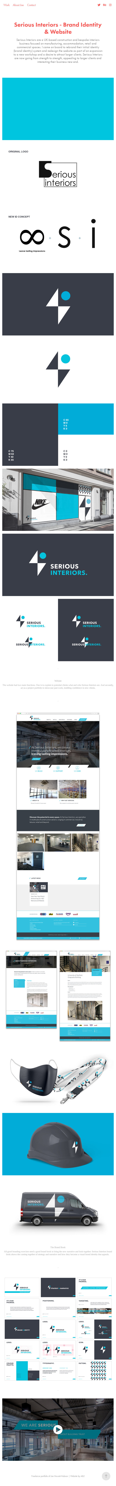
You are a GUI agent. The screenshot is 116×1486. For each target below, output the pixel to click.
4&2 (83, 1476)
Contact (31, 5)
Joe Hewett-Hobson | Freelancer (58, 4)
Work (6, 5)
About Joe (18, 5)
